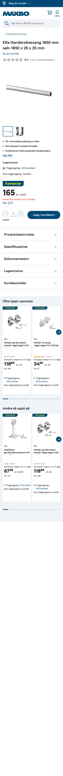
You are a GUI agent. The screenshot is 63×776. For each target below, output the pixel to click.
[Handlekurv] (49, 13)
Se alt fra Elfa (11, 54)
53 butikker (42, 381)
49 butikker (29, 168)
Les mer (8, 155)
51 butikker (26, 485)
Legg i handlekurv (44, 215)
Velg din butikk (17, 3)
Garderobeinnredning (16, 34)
